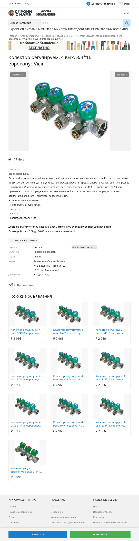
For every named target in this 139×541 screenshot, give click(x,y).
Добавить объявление (103, 3)
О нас (11, 517)
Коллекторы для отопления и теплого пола (99, 35)
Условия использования (63, 517)
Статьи (54, 506)
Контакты (13, 522)
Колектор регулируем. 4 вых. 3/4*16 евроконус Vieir (26, 333)
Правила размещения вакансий (110, 522)
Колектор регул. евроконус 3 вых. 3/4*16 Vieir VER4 (26, 472)
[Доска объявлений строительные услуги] (33, 13)
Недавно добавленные (20, 511)
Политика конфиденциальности (68, 522)
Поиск (96, 506)
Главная (12, 35)
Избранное (57, 511)
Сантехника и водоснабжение (58, 35)
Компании (98, 517)
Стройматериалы (29, 35)
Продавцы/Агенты (103, 511)
